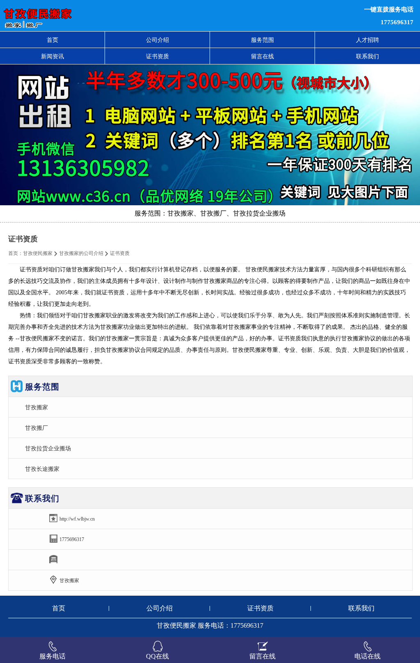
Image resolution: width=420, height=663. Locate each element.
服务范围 (262, 40)
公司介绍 (157, 40)
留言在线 (262, 56)
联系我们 (367, 56)
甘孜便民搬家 (37, 253)
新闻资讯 (52, 56)
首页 (52, 40)
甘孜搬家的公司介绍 (81, 253)
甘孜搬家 (36, 407)
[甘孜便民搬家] (128, 15)
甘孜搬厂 (36, 427)
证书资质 (157, 56)
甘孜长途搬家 (42, 469)
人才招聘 (367, 40)
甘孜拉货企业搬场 (48, 448)
